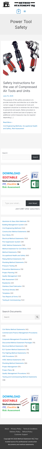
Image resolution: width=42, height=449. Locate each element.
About (7, 429)
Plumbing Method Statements (13, 262)
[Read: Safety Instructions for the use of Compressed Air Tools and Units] (21, 58)
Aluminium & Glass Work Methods (14, 221)
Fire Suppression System (11, 242)
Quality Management (9, 276)
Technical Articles (8, 290)
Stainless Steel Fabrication (12, 286)
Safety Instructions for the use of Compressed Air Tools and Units (20, 87)
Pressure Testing (8, 266)
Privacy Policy (16, 429)
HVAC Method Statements (11, 245)
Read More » (7, 122)
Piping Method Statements (12, 259)
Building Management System (13, 225)
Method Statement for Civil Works (14, 249)
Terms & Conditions (30, 429)
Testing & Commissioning (11, 300)
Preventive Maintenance (11, 269)
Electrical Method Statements (13, 238)
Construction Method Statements (14, 231)
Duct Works (6, 235)
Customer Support (21, 434)
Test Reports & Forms (10, 296)
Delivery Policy (15, 432)
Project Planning (8, 272)
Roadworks (6, 283)
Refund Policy (27, 432)
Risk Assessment (18, 128)
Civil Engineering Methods (12, 126)
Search (5, 153)
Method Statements (9, 252)
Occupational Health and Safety (13, 255)
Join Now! (32, 203)
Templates (6, 293)
